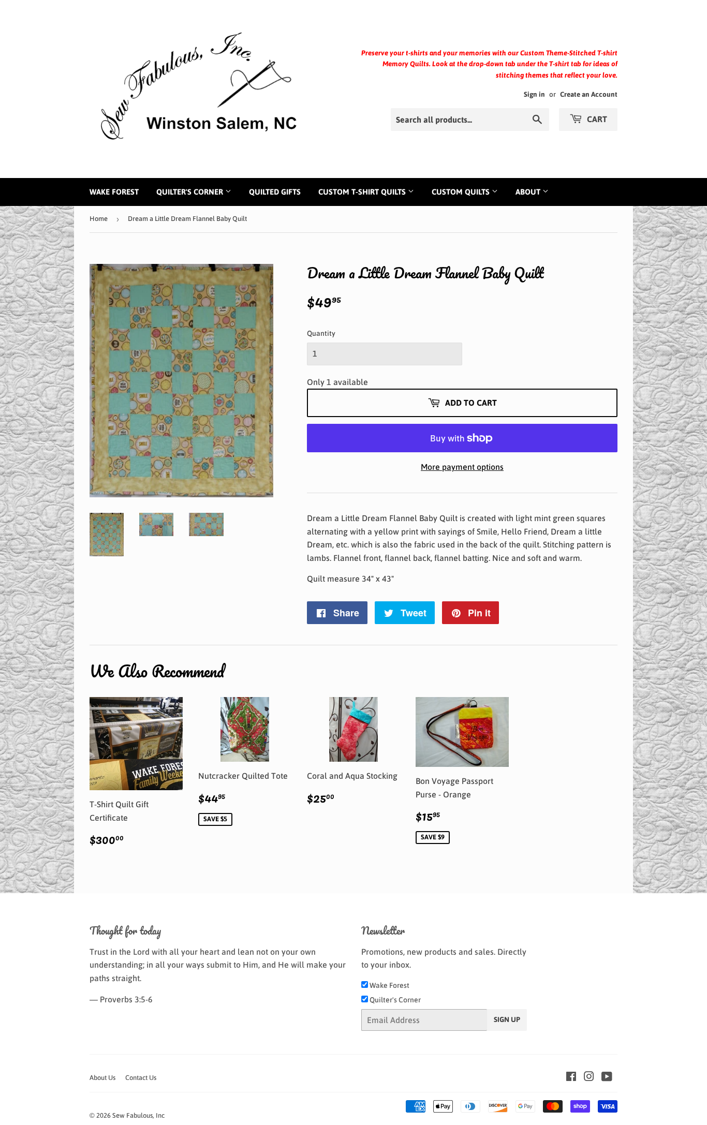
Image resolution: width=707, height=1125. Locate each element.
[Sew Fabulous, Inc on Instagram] (589, 1077)
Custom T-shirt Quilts (363, 191)
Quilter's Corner (190, 191)
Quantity (321, 333)
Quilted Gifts (275, 191)
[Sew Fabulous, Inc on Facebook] (571, 1077)
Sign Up (507, 1019)
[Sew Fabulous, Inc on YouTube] (606, 1077)
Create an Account (588, 94)
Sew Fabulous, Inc (138, 1115)
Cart (596, 119)
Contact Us (140, 1078)
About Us (102, 1078)
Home (99, 219)
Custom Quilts (462, 191)
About (528, 191)
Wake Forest (114, 191)
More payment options (462, 466)
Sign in (534, 94)
